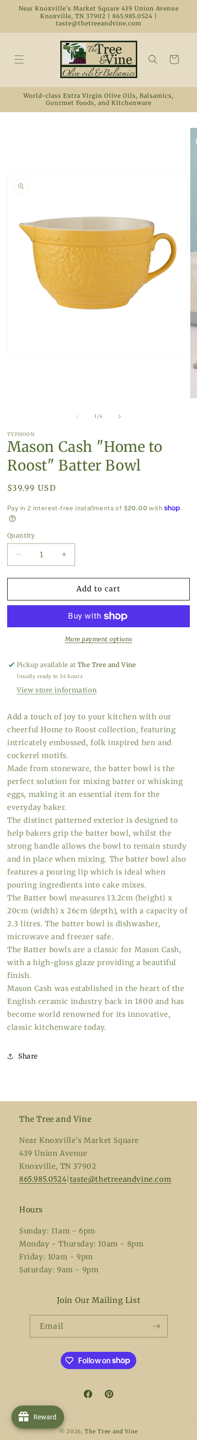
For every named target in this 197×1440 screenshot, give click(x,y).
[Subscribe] (156, 1326)
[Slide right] (119, 416)
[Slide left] (77, 416)
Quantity (21, 535)
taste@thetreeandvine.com (120, 1179)
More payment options (98, 639)
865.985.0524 (42, 1179)
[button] (19, 59)
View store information (57, 690)
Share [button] (28, 1056)
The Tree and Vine (111, 1431)
